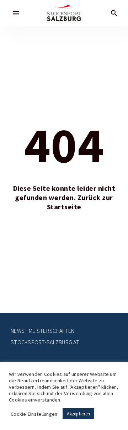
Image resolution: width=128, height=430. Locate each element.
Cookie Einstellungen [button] (34, 414)
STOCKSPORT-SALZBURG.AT (45, 342)
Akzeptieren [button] (78, 414)
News (18, 330)
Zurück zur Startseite (80, 202)
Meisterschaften (51, 330)
